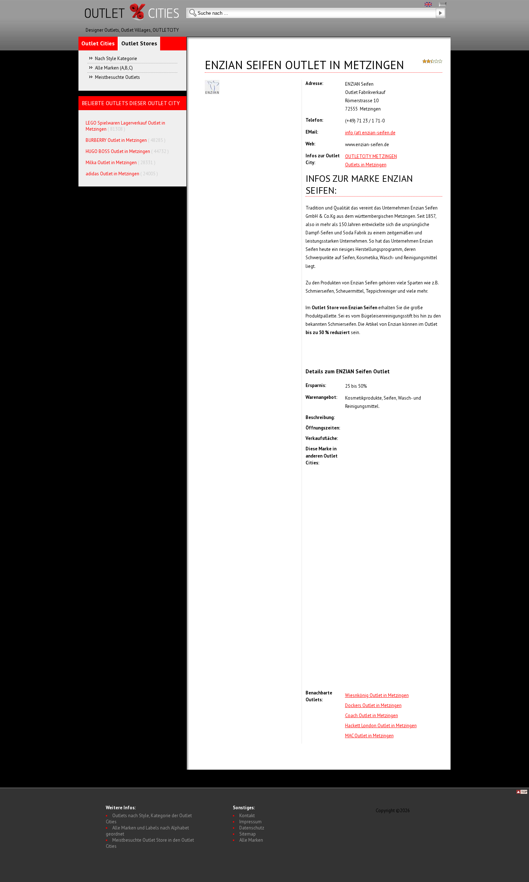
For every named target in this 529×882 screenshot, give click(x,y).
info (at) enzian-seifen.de (370, 133)
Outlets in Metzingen (365, 165)
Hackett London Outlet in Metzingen (381, 726)
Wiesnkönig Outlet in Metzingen (377, 695)
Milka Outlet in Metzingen (111, 162)
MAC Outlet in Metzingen (369, 736)
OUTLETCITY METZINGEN (371, 156)
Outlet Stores (139, 43)
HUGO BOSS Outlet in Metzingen (118, 151)
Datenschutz (251, 828)
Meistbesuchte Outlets (117, 77)
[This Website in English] (428, 5)
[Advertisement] (393, 578)
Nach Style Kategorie (116, 58)
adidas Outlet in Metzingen (112, 174)
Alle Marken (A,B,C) (114, 68)
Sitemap (247, 834)
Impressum (250, 822)
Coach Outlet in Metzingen (371, 715)
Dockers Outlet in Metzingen (373, 705)
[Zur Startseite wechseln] (132, 25)
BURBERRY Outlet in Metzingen (116, 140)
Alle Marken (251, 840)
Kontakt (247, 816)
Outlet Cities (98, 43)
